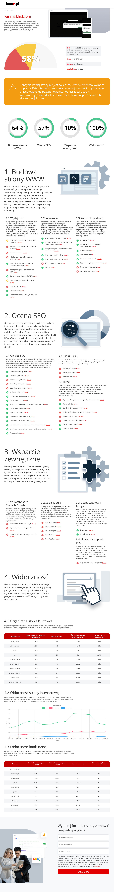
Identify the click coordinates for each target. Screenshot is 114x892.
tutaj (92, 866)
